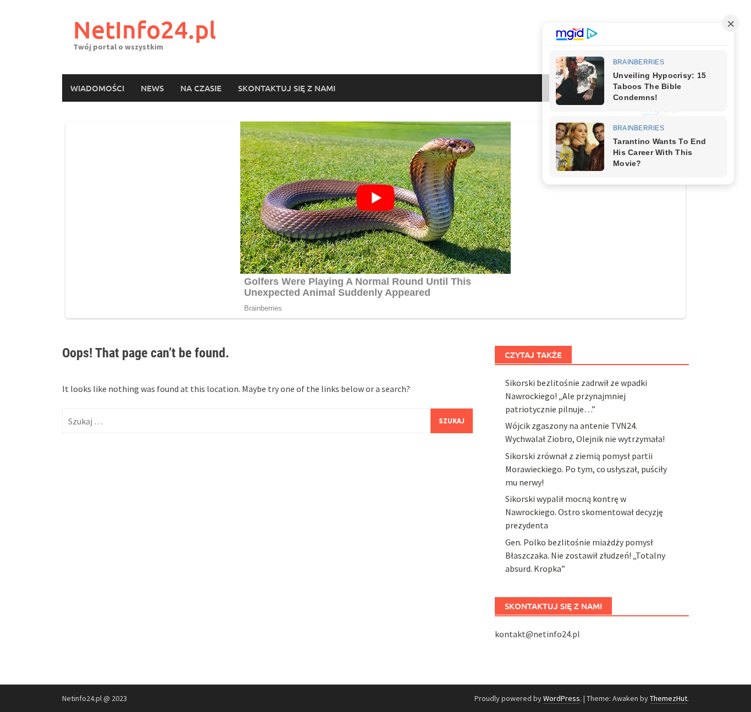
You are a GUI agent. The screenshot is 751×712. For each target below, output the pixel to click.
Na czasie (201, 87)
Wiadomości (97, 87)
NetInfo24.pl (144, 29)
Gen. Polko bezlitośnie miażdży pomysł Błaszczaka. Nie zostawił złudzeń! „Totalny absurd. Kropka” (585, 555)
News (152, 87)
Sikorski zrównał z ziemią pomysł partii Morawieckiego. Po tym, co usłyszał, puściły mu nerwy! (586, 469)
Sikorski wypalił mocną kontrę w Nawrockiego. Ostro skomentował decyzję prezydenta (584, 512)
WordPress (561, 698)
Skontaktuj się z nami (286, 87)
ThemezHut (668, 698)
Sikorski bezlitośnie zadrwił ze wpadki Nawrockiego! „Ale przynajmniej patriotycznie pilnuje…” (576, 396)
